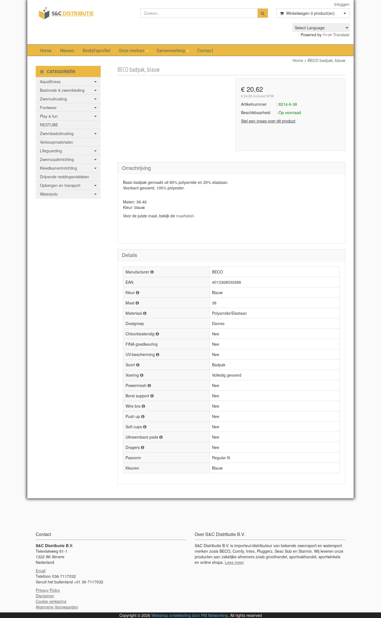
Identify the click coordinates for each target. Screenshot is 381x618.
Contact (205, 50)
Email (40, 570)
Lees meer (234, 562)
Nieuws (67, 50)
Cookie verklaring (51, 601)
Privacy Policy (48, 590)
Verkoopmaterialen (56, 142)
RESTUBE (49, 125)
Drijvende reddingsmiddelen (64, 176)
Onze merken (132, 50)
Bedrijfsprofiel (96, 50)
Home (46, 50)
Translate (341, 34)
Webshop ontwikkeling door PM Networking (189, 615)
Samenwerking (171, 50)
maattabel (185, 215)
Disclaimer (45, 595)
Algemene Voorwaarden (57, 607)
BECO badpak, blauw (326, 60)
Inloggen (341, 4)
